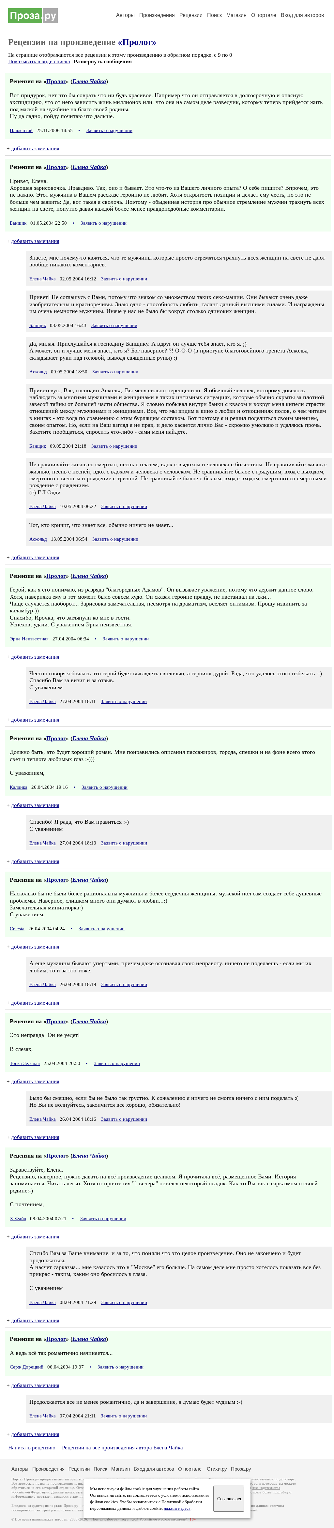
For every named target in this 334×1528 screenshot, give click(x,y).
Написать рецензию (31, 1448)
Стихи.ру (217, 1469)
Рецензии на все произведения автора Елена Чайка (122, 1448)
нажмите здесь (177, 1508)
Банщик (18, 223)
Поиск (214, 15)
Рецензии (191, 15)
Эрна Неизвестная (29, 638)
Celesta (17, 928)
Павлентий (21, 130)
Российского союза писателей (164, 1519)
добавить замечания (35, 148)
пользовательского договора (272, 1479)
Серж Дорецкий (26, 1367)
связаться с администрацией (76, 1496)
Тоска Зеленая (25, 1063)
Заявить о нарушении (109, 130)
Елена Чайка (89, 81)
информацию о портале (30, 1496)
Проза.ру (241, 1469)
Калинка (18, 787)
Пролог (56, 81)
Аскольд (38, 371)
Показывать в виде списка (39, 61)
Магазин (236, 15)
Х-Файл (18, 1218)
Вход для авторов (302, 15)
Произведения (157, 15)
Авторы (125, 15)
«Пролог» (137, 42)
